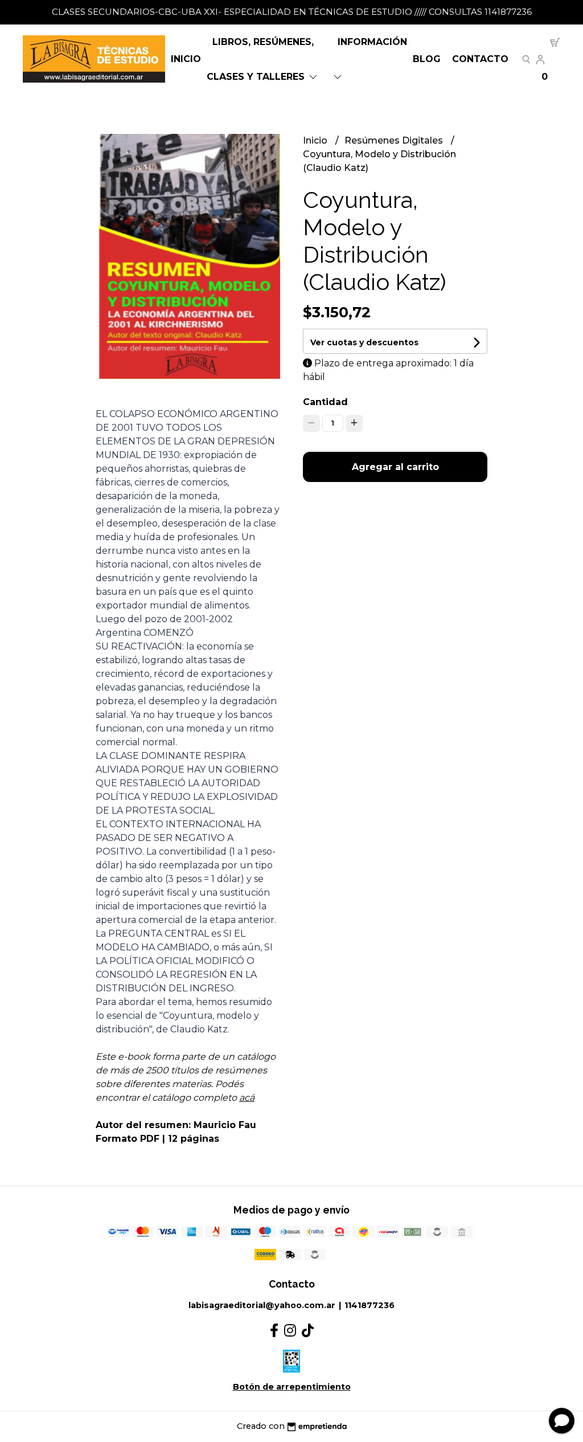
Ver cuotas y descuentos (364, 342)
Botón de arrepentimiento (292, 1387)
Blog (427, 59)
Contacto (480, 59)
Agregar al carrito (395, 466)
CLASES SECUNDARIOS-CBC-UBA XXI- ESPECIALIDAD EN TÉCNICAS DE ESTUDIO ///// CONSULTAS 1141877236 (292, 11)
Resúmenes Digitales (394, 140)
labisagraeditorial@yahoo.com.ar (261, 1305)
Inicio (186, 59)
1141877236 (369, 1305)
